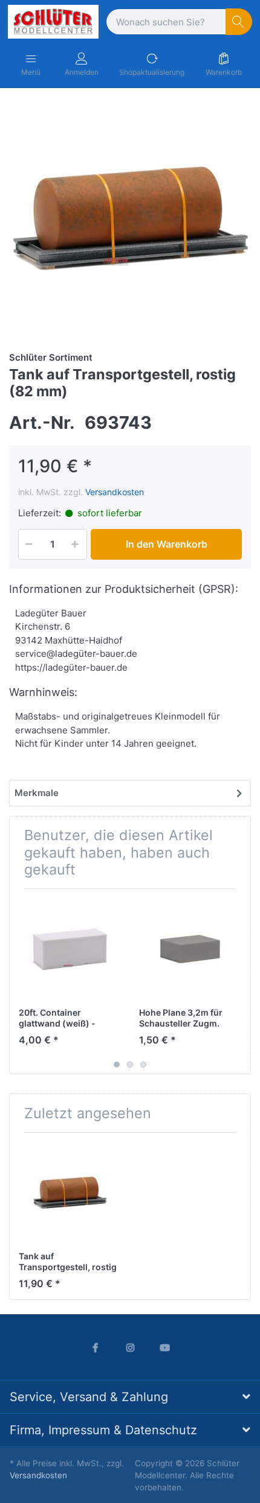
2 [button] (130, 1065)
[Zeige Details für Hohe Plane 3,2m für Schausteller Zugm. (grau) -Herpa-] (190, 948)
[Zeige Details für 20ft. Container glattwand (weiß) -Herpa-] (69, 948)
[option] (130, 218)
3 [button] (143, 1065)
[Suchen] (239, 22)
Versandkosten (114, 492)
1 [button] (117, 1065)
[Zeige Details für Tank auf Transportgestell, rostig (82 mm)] (69, 1192)
